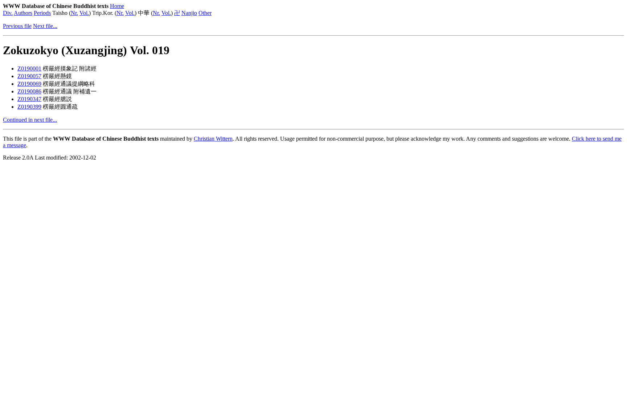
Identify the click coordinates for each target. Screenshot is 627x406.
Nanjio (189, 13)
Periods (42, 13)
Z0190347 (29, 99)
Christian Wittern (213, 139)
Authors (23, 13)
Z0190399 (29, 107)
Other (205, 13)
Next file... (45, 26)
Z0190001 (29, 68)
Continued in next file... (30, 120)
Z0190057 (29, 76)
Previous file (17, 26)
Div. (8, 13)
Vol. (84, 13)
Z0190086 (29, 91)
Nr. (74, 13)
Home (117, 6)
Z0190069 (29, 84)
